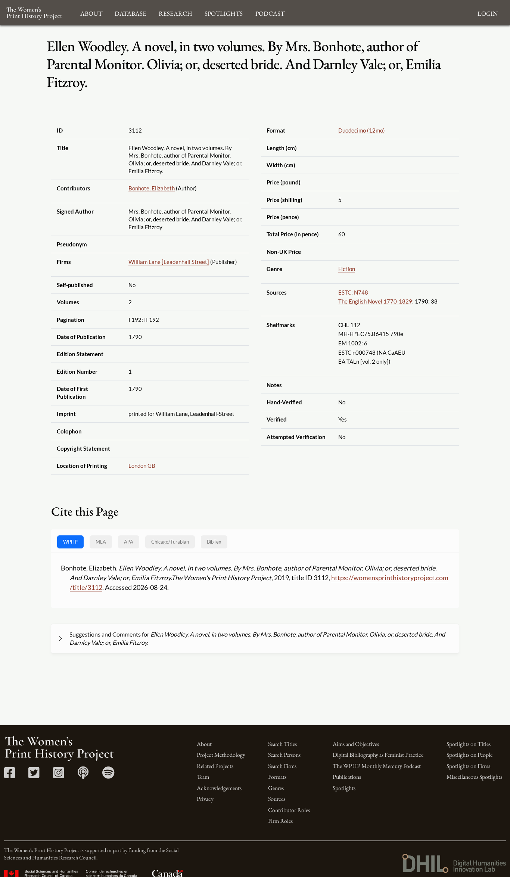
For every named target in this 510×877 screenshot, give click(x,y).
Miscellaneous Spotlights (474, 777)
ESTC (344, 292)
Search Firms (282, 766)
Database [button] (130, 12)
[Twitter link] (33, 775)
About (204, 744)
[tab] (170, 541)
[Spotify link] (108, 775)
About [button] (91, 12)
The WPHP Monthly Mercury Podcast (377, 766)
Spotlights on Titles (469, 744)
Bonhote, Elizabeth (151, 188)
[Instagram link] (58, 775)
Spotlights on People (469, 755)
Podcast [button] (269, 12)
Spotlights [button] (224, 12)
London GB (141, 465)
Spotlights (344, 788)
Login (488, 12)
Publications (347, 777)
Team (203, 777)
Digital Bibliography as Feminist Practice (378, 755)
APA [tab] (128, 542)
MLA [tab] (101, 542)
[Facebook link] (9, 775)
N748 (361, 292)
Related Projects (215, 766)
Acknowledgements (219, 788)
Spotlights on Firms (468, 766)
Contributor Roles (289, 810)
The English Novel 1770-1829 (375, 301)
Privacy (205, 799)
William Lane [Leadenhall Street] (168, 261)
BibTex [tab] (214, 542)
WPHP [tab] (70, 542)
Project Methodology (221, 755)
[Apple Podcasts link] (83, 775)
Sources (276, 799)
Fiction (346, 268)
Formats (277, 777)
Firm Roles (280, 821)
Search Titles (282, 744)
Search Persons (284, 755)
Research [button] (175, 12)
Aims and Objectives (356, 744)
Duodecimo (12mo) (361, 130)
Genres (276, 788)
